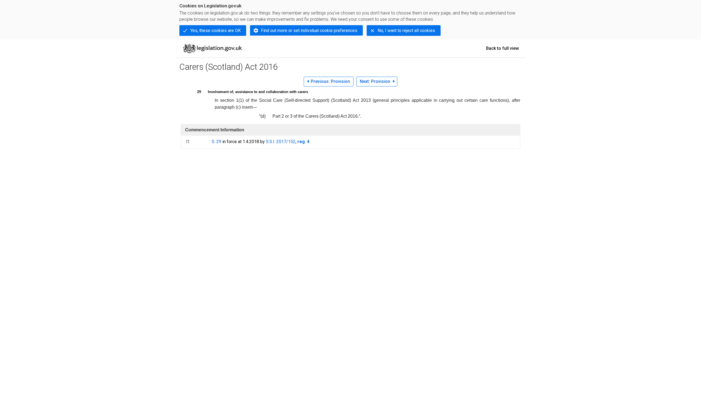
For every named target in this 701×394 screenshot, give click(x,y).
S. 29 (216, 141)
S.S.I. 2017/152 (280, 141)
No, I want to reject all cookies (406, 30)
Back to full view (502, 48)
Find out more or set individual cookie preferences (309, 30)
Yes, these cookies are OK (215, 30)
